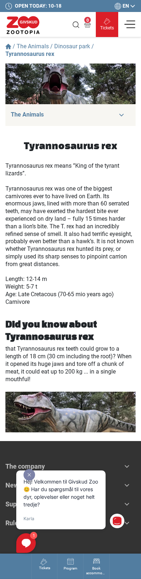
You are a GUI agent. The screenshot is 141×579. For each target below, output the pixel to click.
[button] (121, 115)
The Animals (33, 46)
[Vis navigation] (130, 24)
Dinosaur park (72, 46)
